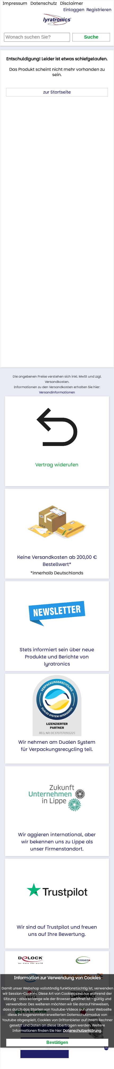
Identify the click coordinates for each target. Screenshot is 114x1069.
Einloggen (73, 10)
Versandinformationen (57, 392)
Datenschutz (43, 3)
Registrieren (98, 10)
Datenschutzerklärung (82, 1030)
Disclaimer (71, 3)
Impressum (15, 3)
